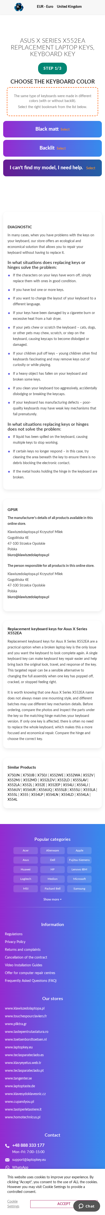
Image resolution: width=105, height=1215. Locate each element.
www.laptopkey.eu (19, 1047)
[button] (47, 6)
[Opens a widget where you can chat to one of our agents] (86, 1206)
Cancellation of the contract (26, 957)
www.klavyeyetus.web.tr (23, 1063)
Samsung (79, 888)
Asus (26, 859)
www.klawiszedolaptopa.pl (24, 1008)
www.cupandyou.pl (19, 1102)
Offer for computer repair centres (30, 973)
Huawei (26, 869)
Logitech (25, 878)
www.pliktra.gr (16, 1024)
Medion (53, 878)
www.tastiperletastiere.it (23, 1109)
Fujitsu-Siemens (79, 859)
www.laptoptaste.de (20, 1086)
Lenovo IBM (79, 869)
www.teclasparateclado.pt (24, 1070)
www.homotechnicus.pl (22, 1117)
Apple (79, 850)
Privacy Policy (15, 942)
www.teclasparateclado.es (24, 1055)
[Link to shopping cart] (90, 6)
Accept (63, 1204)
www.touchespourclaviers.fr (26, 1016)
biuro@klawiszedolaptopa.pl (28, 555)
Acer (26, 850)
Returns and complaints (23, 950)
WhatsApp (20, 1167)
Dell (52, 859)
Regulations (13, 934)
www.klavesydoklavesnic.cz (25, 1094)
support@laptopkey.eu (29, 1160)
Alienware (52, 850)
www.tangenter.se (18, 1078)
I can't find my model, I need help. (52, 167)
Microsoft (79, 878)
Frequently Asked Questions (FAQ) (31, 981)
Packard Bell (53, 888)
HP (52, 869)
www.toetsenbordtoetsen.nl (26, 1039)
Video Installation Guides (23, 965)
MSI (25, 888)
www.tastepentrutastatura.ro (26, 1032)
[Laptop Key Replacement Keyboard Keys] (13, 7)
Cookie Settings (13, 1204)
